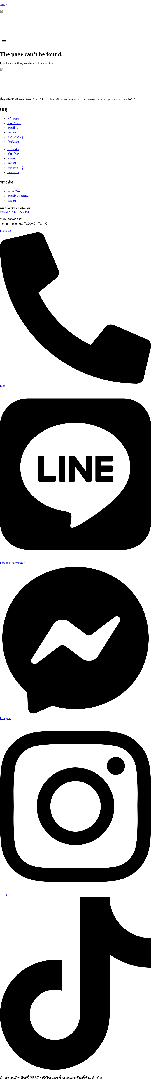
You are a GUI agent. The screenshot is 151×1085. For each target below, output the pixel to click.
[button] (75, 43)
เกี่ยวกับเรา (14, 123)
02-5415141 (25, 212)
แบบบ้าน (12, 127)
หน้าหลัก (13, 118)
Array (3, 4)
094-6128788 (8, 212)
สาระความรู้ (15, 137)
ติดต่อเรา (13, 141)
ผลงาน (11, 132)
